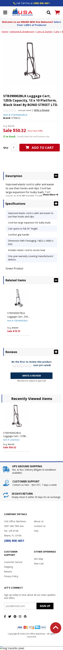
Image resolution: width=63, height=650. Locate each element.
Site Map (38, 558)
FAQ (36, 530)
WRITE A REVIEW (31, 375)
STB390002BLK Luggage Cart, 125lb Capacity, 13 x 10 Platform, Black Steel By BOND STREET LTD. (16, 434)
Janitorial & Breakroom (22, 31)
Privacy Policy (11, 576)
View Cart (39, 563)
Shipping (8, 566)
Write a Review (41, 110)
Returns (8, 571)
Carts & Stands (44, 31)
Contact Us (40, 526)
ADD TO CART (43, 147)
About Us (39, 521)
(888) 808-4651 (41, 3)
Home (5, 31)
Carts (57, 31)
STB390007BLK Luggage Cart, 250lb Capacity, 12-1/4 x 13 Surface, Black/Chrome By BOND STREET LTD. (18, 314)
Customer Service (13, 562)
